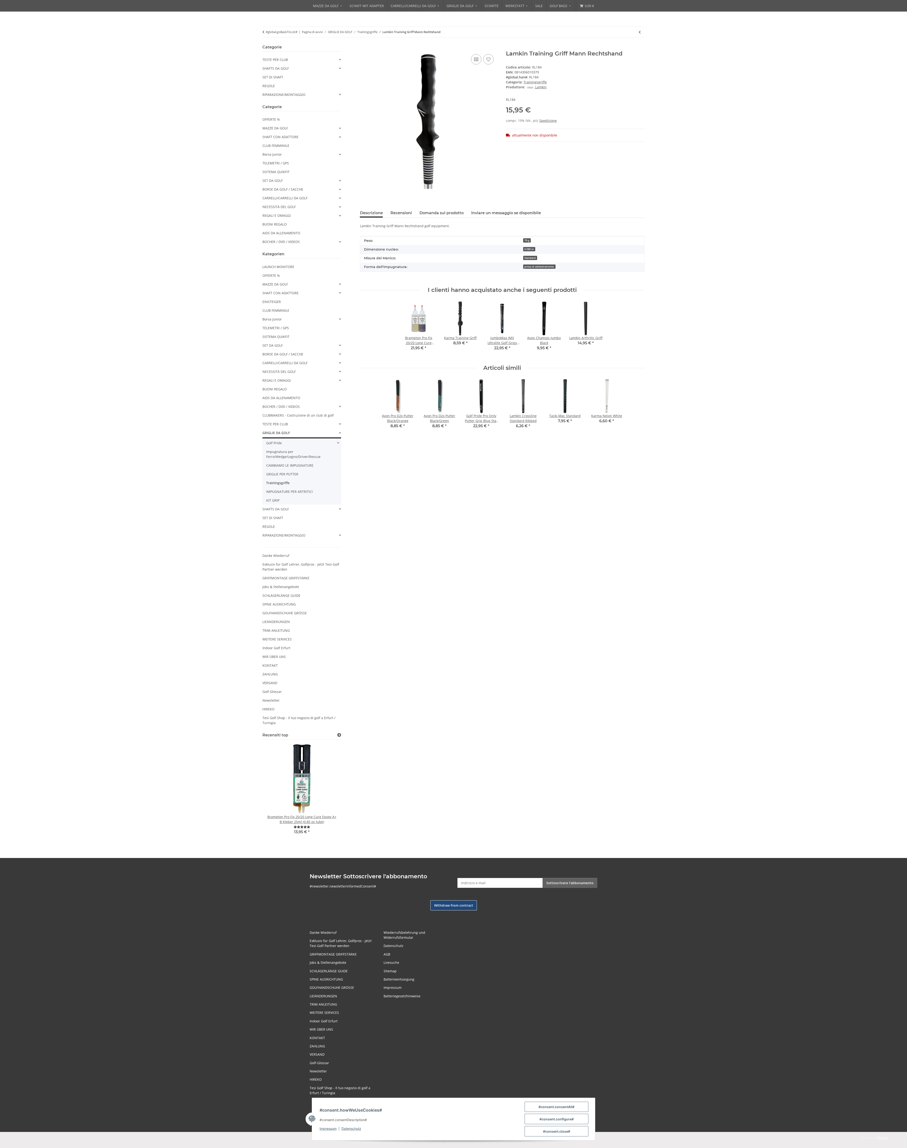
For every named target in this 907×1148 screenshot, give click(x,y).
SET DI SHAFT (272, 77)
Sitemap (390, 971)
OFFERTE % (271, 119)
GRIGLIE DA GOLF (276, 433)
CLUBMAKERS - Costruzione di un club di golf (298, 415)
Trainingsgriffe (535, 82)
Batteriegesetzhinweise (402, 996)
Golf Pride (274, 443)
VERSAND (269, 683)
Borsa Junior (272, 154)
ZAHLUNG (270, 674)
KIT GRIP (272, 500)
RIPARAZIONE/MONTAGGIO (283, 94)
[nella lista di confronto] (476, 59)
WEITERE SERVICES (277, 639)
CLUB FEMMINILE (275, 145)
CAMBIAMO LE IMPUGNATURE (289, 465)
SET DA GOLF (272, 180)
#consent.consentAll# (556, 1107)
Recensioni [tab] (401, 213)
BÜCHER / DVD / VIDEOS (281, 241)
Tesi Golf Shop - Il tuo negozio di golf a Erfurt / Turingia (298, 720)
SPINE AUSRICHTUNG (279, 604)
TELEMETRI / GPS (275, 163)
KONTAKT (270, 665)
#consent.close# (556, 1131)
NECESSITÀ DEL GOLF (279, 207)
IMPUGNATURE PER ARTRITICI (289, 491)
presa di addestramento (539, 266)
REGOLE (268, 86)
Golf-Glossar (272, 691)
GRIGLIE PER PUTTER (282, 474)
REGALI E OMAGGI (276, 215)
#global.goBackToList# (281, 32)
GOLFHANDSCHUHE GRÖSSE (284, 613)
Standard (530, 258)
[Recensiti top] (339, 735)
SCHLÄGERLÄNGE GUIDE (281, 595)
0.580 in (529, 249)
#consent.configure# (556, 1119)
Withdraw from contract (453, 905)
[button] (301, 59)
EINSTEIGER (271, 301)
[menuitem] (328, 6)
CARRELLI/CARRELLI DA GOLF (285, 198)
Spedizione (548, 120)
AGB (387, 954)
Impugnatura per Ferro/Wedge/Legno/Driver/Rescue (293, 454)
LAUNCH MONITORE (278, 267)
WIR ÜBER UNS (274, 656)
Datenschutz (351, 1129)
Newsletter (271, 700)
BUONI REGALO (274, 224)
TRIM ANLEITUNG (276, 630)
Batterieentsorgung (399, 979)
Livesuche (391, 962)
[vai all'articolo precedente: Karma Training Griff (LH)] (640, 32)
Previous (274, 792)
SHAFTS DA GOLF (275, 68)
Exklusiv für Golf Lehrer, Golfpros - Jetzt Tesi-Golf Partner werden (300, 567)
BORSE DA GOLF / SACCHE (282, 189)
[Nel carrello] (364, 47)
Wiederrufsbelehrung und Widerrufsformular (404, 935)
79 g (526, 240)
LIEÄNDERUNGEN (276, 621)
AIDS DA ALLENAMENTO (281, 233)
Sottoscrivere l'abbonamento (570, 883)
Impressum (328, 1129)
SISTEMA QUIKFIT (276, 172)
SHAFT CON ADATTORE (280, 137)
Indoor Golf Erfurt (276, 648)
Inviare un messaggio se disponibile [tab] (506, 213)
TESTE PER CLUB (275, 59)
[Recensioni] (302, 827)
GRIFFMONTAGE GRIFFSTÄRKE (285, 578)
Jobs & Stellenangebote (280, 587)
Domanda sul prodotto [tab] (441, 213)
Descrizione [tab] (371, 213)
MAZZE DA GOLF (275, 128)
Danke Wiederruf (275, 555)
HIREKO (268, 709)
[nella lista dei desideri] (488, 59)
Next (329, 792)
